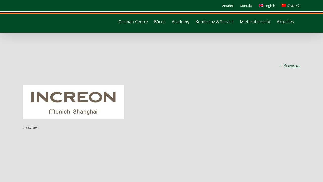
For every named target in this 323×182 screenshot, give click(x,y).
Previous (292, 65)
